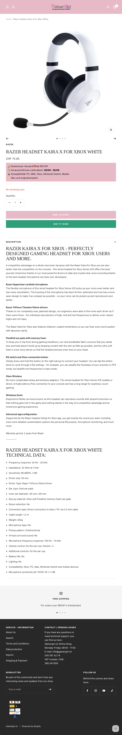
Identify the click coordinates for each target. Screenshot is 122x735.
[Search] (13, 7)
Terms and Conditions (17, 643)
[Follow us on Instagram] (96, 691)
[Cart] (114, 7)
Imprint (9, 654)
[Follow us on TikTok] (112, 691)
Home (8, 19)
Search (9, 637)
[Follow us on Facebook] (87, 691)
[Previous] (7, 139)
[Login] (108, 7)
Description (13, 242)
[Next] (115, 139)
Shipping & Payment (16, 660)
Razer (9, 144)
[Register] (50, 689)
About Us (11, 632)
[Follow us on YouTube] (104, 691)
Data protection (14, 649)
